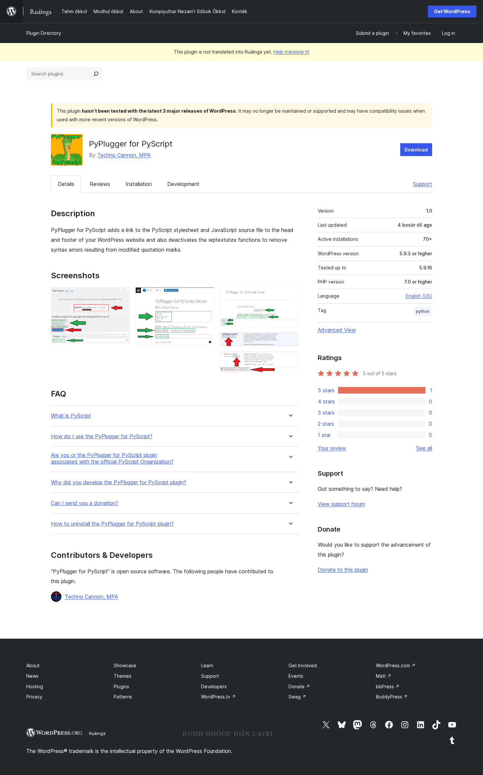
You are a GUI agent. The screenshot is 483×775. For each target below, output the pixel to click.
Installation (139, 184)
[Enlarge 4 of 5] (290, 340)
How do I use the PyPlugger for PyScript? (101, 436)
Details (66, 184)
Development (183, 184)
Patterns (123, 696)
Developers (214, 686)
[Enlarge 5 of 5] (290, 360)
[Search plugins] (96, 73)
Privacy (34, 696)
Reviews (100, 184)
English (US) (419, 296)
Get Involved (302, 665)
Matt (383, 676)
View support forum (341, 504)
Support (422, 184)
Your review (332, 448)
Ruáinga (97, 733)
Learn (207, 665)
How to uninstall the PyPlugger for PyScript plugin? (112, 524)
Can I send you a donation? (84, 503)
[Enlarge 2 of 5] (205, 296)
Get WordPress (452, 11)
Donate (299, 686)
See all (424, 448)
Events (295, 676)
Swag (297, 696)
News (32, 676)
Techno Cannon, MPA (123, 155)
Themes (122, 676)
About (32, 665)
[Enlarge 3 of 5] (290, 296)
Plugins (121, 686)
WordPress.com (396, 665)
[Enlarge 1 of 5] (121, 296)
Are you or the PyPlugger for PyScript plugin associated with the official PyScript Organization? (112, 458)
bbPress (388, 686)
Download (416, 149)
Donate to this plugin (343, 569)
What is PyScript (71, 416)
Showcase (125, 665)
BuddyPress (392, 696)
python (422, 311)
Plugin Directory (43, 33)
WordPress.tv (218, 696)
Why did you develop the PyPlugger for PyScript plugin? (118, 482)
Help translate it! (291, 52)
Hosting (34, 686)
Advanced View (337, 330)
